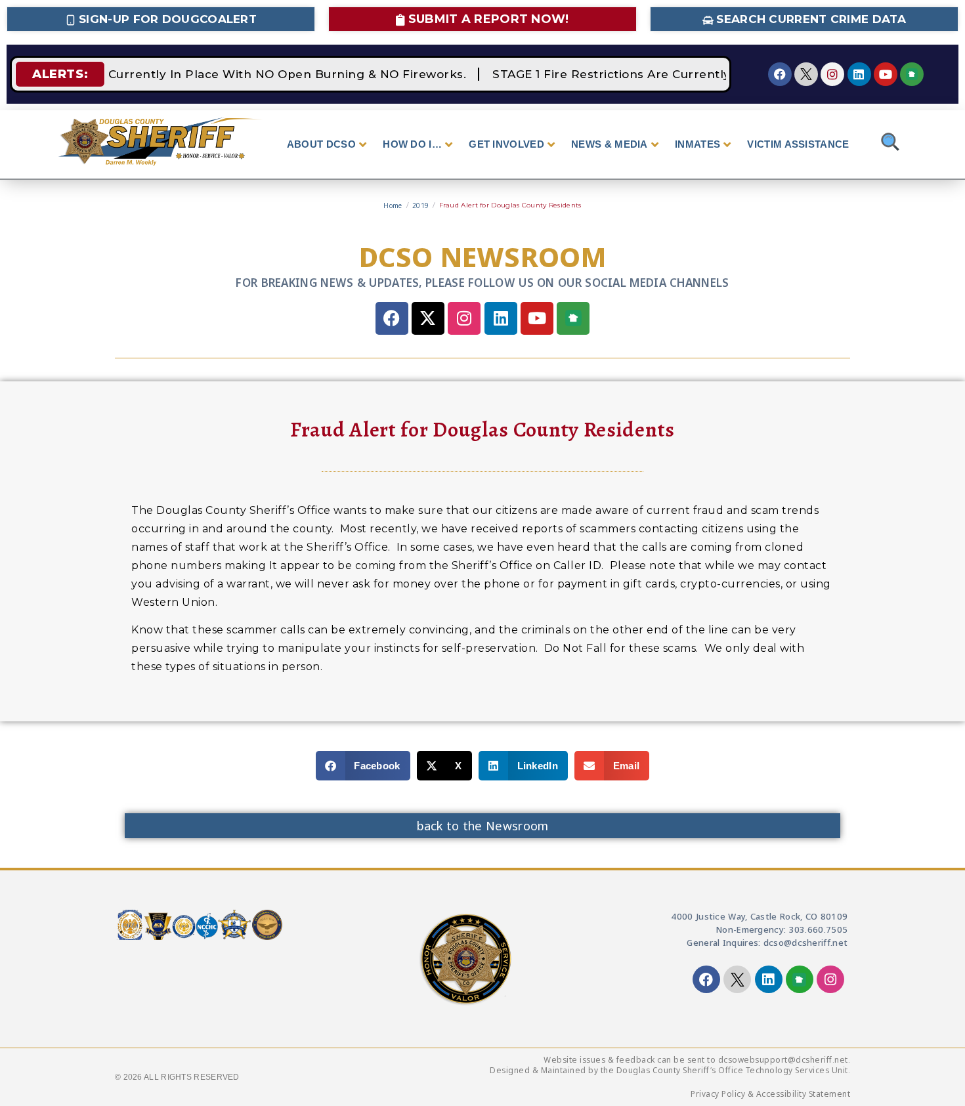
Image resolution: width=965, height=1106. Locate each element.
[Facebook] (780, 74)
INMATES (697, 144)
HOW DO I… (412, 144)
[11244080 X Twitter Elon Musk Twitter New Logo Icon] (806, 74)
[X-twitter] (428, 318)
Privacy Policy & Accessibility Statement (770, 1093)
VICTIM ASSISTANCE (798, 144)
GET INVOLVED (506, 144)
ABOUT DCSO (321, 144)
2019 (420, 205)
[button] (363, 765)
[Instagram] (832, 74)
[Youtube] (885, 74)
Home (392, 205)
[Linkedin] (859, 74)
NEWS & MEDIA (609, 144)
